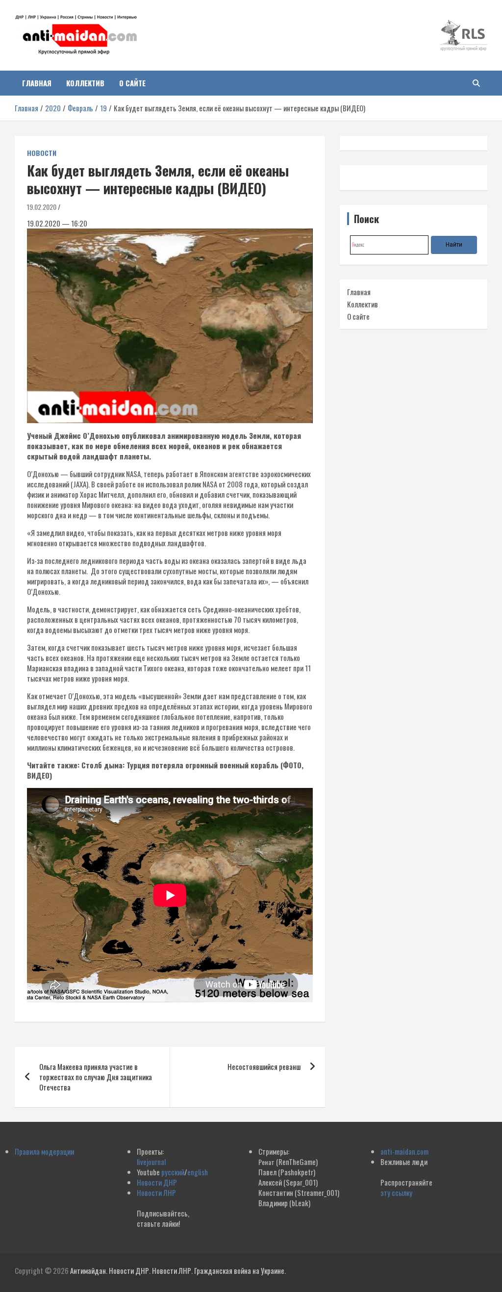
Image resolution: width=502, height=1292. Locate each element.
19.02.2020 (41, 207)
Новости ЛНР (156, 1192)
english (197, 1171)
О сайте (132, 82)
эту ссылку (396, 1192)
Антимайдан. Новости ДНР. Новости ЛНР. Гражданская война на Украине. (178, 1270)
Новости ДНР (157, 1182)
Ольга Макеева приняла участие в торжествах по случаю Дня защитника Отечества (95, 1076)
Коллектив (85, 82)
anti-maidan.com (404, 1151)
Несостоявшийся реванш (264, 1066)
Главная (36, 82)
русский (172, 1171)
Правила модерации (44, 1151)
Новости (41, 153)
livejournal (151, 1161)
